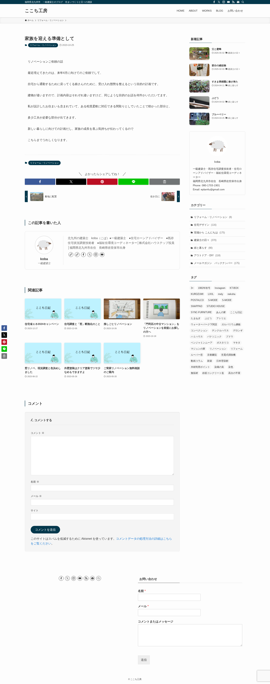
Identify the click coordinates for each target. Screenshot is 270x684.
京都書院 (212, 354)
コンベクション (199, 330)
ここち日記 (236, 312)
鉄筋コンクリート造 (213, 373)
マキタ (236, 342)
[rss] (233, 2)
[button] (40, 182)
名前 (35, 481)
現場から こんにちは (209, 232)
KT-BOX (234, 288)
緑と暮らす (203, 247)
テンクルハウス (220, 330)
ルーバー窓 (197, 354)
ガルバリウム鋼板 (231, 324)
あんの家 (221, 312)
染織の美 (219, 367)
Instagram (220, 288)
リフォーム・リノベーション (43, 45)
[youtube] (228, 2)
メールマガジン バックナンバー (217, 263)
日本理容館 (222, 360)
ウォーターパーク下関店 (204, 324)
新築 (209, 360)
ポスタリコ (223, 342)
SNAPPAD (196, 306)
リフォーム (237, 348)
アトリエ (221, 318)
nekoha (231, 294)
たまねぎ (195, 318)
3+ (192, 288)
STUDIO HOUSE (216, 306)
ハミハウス (197, 336)
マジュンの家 (198, 348)
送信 (144, 659)
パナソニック (214, 336)
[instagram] (223, 2)
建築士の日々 (205, 240)
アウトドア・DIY (207, 255)
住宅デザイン (205, 224)
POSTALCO (197, 300)
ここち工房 (36, 10)
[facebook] (214, 2)
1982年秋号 (204, 288)
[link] (71, 254)
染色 (230, 367)
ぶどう (208, 318)
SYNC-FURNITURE (201, 312)
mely (220, 294)
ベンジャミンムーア (201, 342)
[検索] (242, 2)
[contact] (238, 2)
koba (44, 259)
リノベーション (218, 348)
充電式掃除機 (228, 354)
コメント (37, 432)
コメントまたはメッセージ (155, 621)
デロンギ (238, 330)
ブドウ (229, 336)
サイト (34, 510)
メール (36, 496)
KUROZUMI (197, 294)
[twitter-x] (219, 2)
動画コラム (197, 360)
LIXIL (211, 294)
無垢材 (194, 373)
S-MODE (213, 300)
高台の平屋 (234, 373)
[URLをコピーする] (164, 182)
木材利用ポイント (200, 367)
